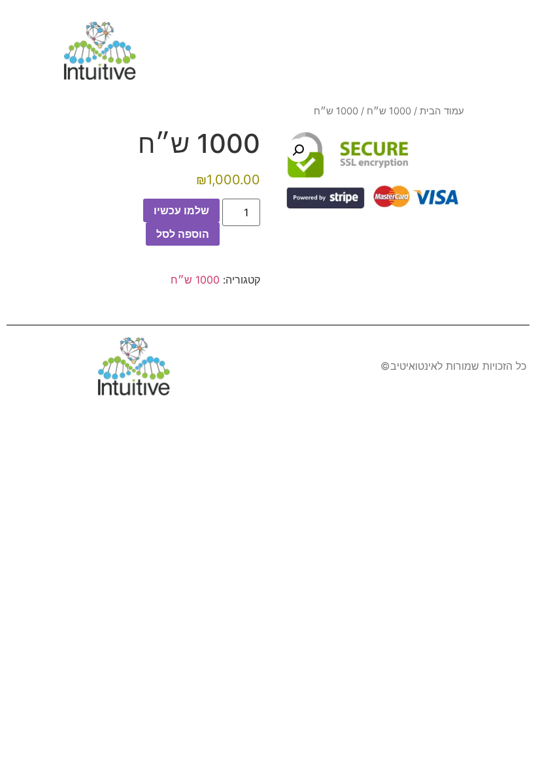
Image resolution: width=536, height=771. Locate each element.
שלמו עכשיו (181, 210)
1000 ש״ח (389, 111)
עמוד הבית (442, 111)
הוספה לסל (182, 233)
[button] (513, 52)
